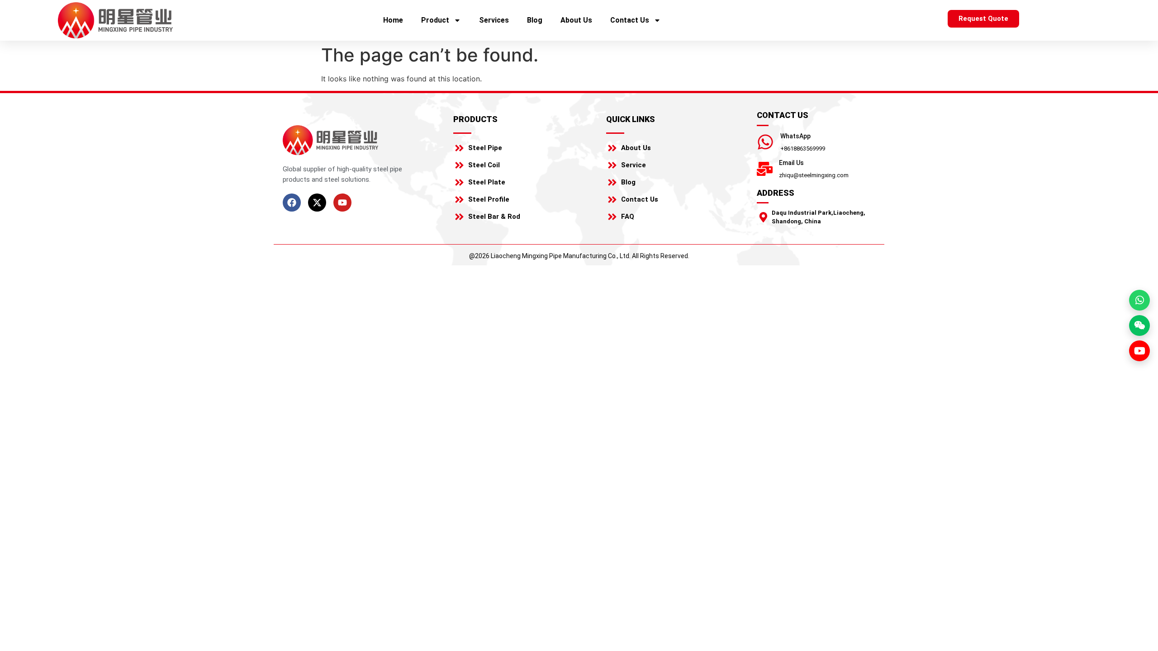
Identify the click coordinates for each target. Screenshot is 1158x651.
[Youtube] (342, 202)
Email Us (791, 162)
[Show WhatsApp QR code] (1139, 300)
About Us (576, 20)
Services (494, 20)
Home (393, 20)
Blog (534, 20)
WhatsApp (795, 136)
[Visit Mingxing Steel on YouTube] (1139, 350)
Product (435, 20)
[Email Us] (765, 169)
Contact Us (629, 20)
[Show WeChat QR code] (1139, 325)
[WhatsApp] (765, 142)
